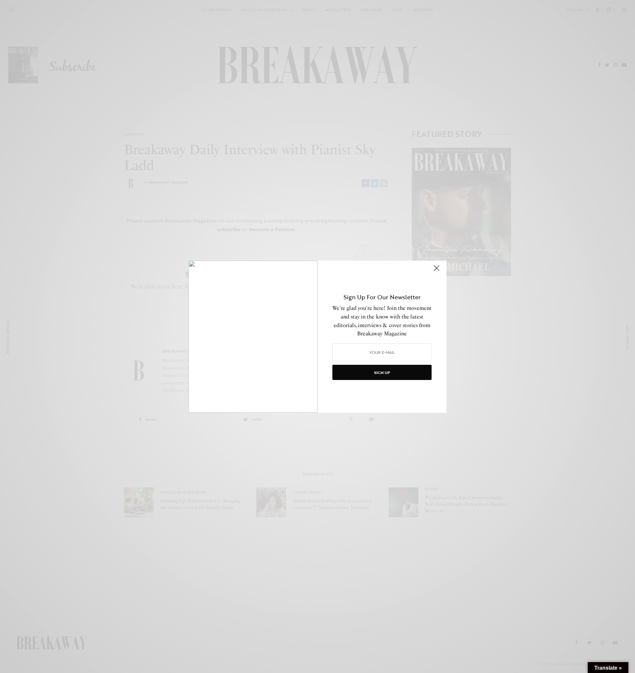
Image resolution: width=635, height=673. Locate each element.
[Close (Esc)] (436, 271)
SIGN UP (382, 372)
